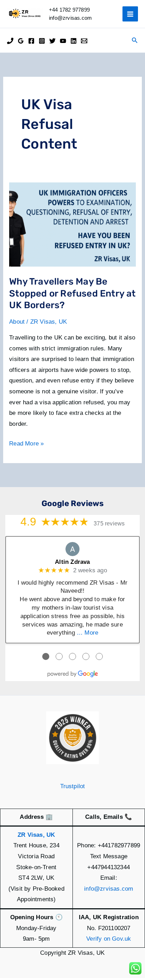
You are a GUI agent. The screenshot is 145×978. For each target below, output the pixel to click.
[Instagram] (42, 41)
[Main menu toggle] (130, 14)
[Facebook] (31, 41)
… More (87, 632)
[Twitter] (52, 41)
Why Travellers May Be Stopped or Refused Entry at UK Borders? (72, 293)
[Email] (84, 41)
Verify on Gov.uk (108, 938)
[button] (135, 40)
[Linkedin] (73, 41)
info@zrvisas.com (108, 888)
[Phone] (10, 41)
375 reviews (109, 524)
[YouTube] (63, 41)
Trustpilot (72, 786)
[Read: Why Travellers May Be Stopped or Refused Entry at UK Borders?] (72, 224)
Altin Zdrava (72, 562)
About (17, 321)
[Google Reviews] (21, 41)
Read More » (26, 444)
